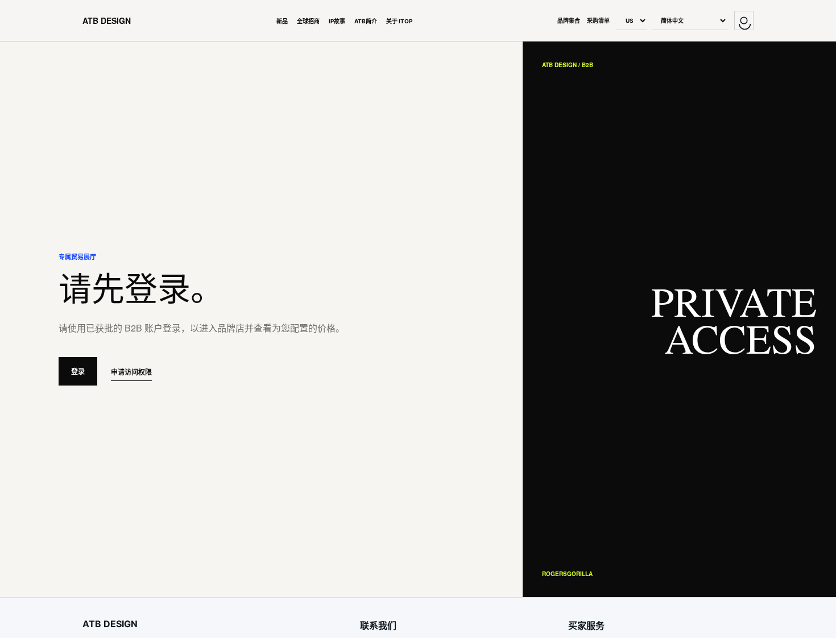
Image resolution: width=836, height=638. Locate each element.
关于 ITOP (399, 21)
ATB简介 (365, 21)
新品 (282, 21)
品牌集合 (568, 20)
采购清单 (598, 20)
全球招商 (308, 21)
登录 (78, 371)
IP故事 (337, 21)
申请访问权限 (131, 372)
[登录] (744, 20)
